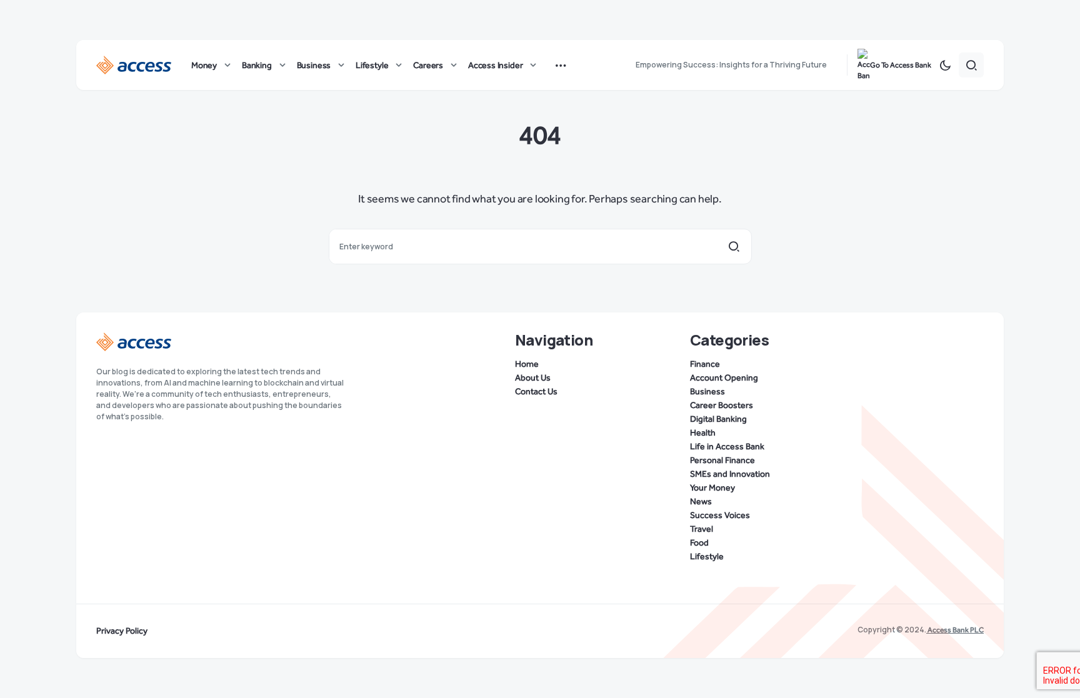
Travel (701, 529)
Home (527, 364)
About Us (533, 378)
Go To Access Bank (900, 65)
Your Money (712, 488)
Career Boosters (721, 405)
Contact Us (536, 391)
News (701, 501)
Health (703, 433)
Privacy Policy (122, 631)
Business (707, 391)
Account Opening (724, 378)
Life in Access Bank (727, 446)
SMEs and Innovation (730, 474)
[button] (945, 64)
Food (699, 543)
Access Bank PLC (955, 630)
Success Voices (720, 515)
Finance (705, 364)
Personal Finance (722, 460)
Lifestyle (707, 556)
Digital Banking (718, 419)
